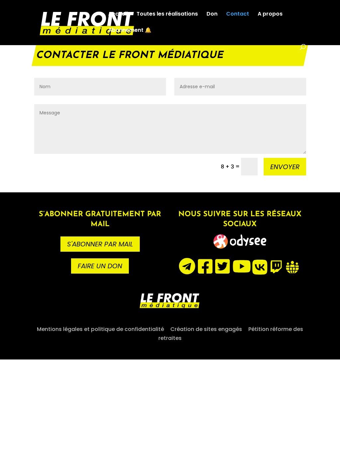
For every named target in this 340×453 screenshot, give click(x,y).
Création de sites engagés (206, 329)
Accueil (118, 15)
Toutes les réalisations (167, 15)
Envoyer (284, 166)
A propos (270, 15)
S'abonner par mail (100, 244)
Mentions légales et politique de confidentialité (100, 329)
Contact (237, 15)
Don (212, 15)
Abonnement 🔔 (129, 31)
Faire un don (100, 266)
